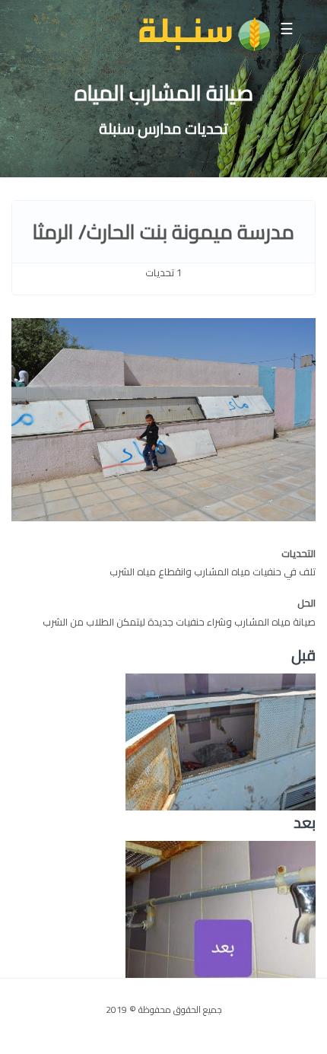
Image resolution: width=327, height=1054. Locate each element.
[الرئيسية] (204, 35)
